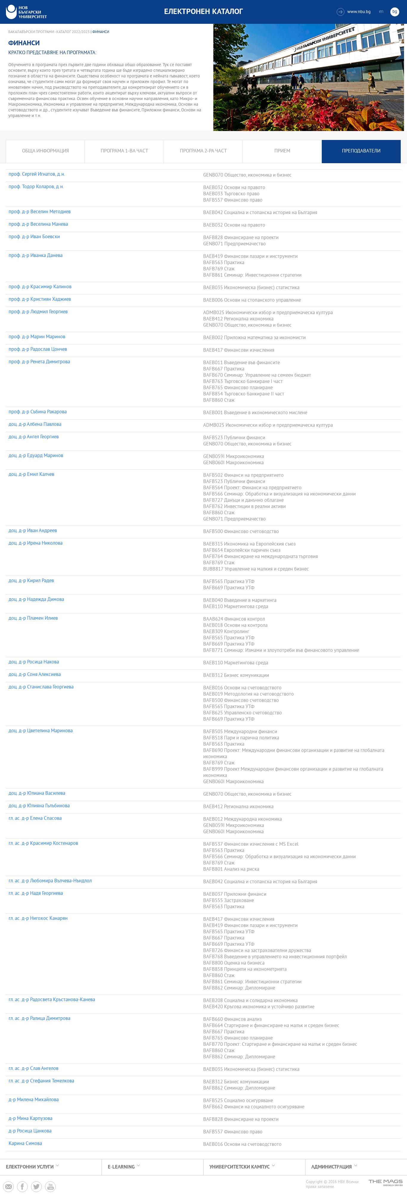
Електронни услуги (30, 1167)
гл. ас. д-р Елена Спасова (35, 819)
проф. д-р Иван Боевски (34, 237)
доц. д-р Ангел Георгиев (34, 437)
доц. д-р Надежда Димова (36, 600)
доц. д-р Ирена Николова (36, 543)
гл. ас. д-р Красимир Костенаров (43, 844)
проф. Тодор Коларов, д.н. (36, 187)
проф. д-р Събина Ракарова (38, 412)
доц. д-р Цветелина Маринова (41, 731)
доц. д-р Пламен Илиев (33, 618)
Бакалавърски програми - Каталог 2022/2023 (49, 32)
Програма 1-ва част (124, 151)
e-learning (121, 1167)
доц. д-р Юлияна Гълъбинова (39, 806)
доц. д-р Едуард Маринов (36, 456)
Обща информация (45, 151)
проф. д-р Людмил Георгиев (38, 312)
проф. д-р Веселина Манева (38, 224)
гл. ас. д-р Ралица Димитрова (39, 1019)
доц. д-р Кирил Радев (31, 581)
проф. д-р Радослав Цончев (38, 350)
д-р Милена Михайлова (34, 1100)
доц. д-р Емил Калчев (31, 475)
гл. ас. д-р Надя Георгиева (36, 894)
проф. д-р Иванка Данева (36, 256)
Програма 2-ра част (203, 151)
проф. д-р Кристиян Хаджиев (40, 299)
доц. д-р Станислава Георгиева (41, 687)
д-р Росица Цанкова (30, 1131)
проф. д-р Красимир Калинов (40, 287)
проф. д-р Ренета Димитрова (39, 362)
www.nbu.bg (354, 12)
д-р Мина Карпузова (30, 1119)
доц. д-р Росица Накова (34, 662)
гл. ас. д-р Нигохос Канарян (38, 919)
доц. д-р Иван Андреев (33, 531)
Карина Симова (25, 1144)
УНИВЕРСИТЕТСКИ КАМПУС (239, 1167)
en (381, 12)
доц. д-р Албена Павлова (35, 425)
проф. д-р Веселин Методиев (40, 212)
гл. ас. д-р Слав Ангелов (33, 1069)
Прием (282, 151)
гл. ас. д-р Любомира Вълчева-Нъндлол (50, 881)
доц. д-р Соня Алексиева (35, 675)
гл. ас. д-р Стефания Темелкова (41, 1081)
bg (394, 12)
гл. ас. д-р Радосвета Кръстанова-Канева (52, 1000)
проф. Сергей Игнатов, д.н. (37, 174)
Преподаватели (361, 151)
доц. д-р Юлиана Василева (37, 794)
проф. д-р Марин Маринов (37, 337)
